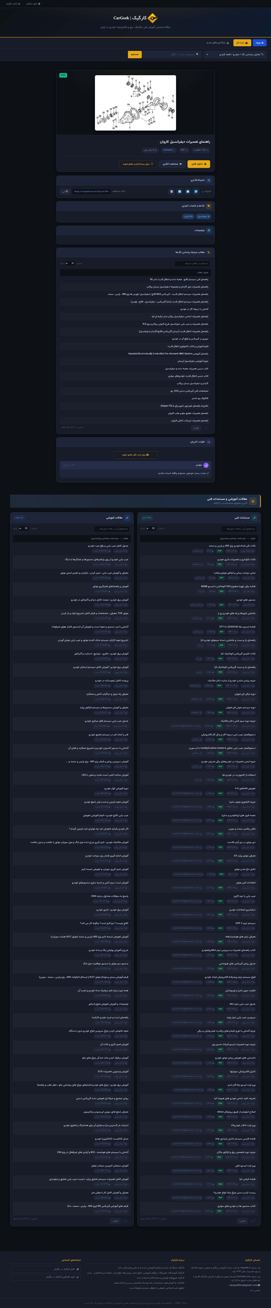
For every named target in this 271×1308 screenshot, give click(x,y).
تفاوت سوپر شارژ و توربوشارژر (240, 991)
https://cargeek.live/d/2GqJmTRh (91, 191)
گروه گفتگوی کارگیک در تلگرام (60, 1277)
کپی (64, 191)
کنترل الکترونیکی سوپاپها (243, 1071)
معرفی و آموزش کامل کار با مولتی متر (109, 1193)
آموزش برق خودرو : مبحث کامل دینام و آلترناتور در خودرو (99, 600)
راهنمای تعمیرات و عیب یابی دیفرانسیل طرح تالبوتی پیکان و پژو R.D (175, 324)
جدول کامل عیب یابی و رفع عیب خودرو (108, 546)
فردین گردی (195, 604)
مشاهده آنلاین (170, 164)
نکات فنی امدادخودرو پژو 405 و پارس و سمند (232, 546)
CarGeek (167, 150)
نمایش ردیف (71, 263)
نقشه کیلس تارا (247, 1179)
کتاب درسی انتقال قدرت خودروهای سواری (188, 376)
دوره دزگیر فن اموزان (245, 694)
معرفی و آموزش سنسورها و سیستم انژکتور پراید (104, 707)
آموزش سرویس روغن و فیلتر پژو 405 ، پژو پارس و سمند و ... (97, 762)
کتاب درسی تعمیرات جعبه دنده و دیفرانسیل (186, 369)
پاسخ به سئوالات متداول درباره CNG (109, 896)
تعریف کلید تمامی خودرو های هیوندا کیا (235, 1098)
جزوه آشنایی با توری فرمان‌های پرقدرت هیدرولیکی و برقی (226, 1031)
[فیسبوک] (171, 191)
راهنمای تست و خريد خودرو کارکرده (110, 1017)
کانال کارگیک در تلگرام (64, 1269)
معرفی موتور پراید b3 (245, 856)
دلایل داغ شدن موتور (245, 869)
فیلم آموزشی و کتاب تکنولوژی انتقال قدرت (188, 346)
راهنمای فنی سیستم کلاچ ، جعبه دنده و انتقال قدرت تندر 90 (179, 279)
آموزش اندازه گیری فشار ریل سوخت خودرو (106, 856)
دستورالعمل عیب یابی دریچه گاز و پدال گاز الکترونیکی (228, 735)
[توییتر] (188, 191)
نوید (200, 591)
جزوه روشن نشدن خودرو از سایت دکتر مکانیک (232, 681)
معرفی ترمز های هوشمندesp (240, 937)
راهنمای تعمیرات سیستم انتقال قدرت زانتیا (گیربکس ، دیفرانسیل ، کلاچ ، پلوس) (169, 302)
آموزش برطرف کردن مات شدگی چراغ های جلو (105, 1058)
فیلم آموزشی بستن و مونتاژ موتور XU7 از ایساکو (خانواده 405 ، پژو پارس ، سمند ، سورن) (83, 977)
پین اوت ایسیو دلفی (245, 1166)
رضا (199, 645)
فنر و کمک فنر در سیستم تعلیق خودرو (108, 735)
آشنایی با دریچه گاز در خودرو (194, 309)
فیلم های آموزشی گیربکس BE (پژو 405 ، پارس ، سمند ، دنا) (97, 1206)
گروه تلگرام (31, 4)
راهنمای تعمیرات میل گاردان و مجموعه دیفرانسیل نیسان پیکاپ (177, 287)
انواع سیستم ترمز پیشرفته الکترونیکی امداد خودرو (230, 977)
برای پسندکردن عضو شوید (136, 164)
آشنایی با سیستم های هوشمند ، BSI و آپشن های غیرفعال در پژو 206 (92, 1152)
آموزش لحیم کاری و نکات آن (114, 1044)
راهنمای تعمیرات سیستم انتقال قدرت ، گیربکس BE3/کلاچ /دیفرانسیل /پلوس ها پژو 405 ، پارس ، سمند (158, 294)
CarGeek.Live (243, 1276)
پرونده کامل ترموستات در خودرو (111, 681)
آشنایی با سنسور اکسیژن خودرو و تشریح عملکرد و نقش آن (98, 748)
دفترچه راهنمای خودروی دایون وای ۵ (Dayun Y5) (184, 406)
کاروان (187, 216)
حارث (197, 780)
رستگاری (196, 551)
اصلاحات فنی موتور (246, 883)
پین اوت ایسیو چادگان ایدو (242, 1085)
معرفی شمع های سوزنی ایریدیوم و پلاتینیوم (106, 1112)
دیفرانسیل (202, 216)
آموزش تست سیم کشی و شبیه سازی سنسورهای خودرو (100, 883)
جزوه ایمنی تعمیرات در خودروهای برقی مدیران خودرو (228, 762)
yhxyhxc (194, 685)
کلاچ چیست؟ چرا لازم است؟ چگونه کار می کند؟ (104, 923)
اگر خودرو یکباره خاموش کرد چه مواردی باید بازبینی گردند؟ (98, 829)
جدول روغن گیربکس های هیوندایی (237, 964)
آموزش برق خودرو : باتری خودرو (112, 910)
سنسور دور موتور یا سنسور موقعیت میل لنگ (105, 964)
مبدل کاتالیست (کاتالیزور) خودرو (111, 1139)
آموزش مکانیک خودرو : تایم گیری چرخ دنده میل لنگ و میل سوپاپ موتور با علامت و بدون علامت (79, 842)
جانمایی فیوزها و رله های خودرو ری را (237, 613)
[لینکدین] (179, 191)
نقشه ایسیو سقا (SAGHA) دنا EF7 (238, 627)
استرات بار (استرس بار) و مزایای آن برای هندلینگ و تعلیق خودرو (96, 1125)
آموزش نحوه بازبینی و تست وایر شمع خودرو (106, 802)
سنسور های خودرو (246, 600)
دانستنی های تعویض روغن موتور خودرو (235, 1058)
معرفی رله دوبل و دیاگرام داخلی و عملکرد (107, 694)
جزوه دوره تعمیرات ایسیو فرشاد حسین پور (234, 1044)
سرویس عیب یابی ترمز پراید (241, 1017)
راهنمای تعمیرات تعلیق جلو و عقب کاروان (188, 413)
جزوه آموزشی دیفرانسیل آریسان (193, 361)
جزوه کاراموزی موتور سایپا (242, 802)
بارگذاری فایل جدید (215, 43)
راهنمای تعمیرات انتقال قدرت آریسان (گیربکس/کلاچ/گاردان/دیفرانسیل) (173, 331)
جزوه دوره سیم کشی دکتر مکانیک (238, 721)
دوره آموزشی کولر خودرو (116, 788)
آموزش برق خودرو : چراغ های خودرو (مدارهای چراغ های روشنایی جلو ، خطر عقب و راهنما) (82, 1085)
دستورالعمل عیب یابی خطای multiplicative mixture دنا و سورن (222, 748)
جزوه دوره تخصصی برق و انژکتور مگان (236, 1152)
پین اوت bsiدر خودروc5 (243, 1125)
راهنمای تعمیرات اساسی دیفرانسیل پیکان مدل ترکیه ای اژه (180, 316)
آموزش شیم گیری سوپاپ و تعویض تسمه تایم (104, 869)
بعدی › (196, 428)
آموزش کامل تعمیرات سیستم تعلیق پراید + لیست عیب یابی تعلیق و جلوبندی (88, 1179)
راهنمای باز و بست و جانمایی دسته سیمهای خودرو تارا (228, 640)
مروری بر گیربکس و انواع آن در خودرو (190, 339)
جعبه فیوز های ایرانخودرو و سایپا (239, 815)
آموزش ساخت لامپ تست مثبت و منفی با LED (105, 775)
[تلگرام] (196, 191)
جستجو (135, 54)
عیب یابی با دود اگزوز (245, 896)
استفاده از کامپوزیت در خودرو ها (239, 775)
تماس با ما (255, 1290)
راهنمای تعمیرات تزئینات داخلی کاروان (189, 421)
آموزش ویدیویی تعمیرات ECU (113, 1071)
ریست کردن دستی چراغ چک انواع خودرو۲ (234, 1193)
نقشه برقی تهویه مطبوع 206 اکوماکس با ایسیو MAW (228, 586)
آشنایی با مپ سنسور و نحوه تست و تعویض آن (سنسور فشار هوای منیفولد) (90, 627)
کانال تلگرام (11, 4)
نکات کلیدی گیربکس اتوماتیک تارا (238, 654)
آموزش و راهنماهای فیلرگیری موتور (110, 586)
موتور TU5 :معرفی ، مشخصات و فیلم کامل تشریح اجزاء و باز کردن (94, 613)
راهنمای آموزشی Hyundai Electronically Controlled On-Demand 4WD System (168, 354)
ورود (258, 43)
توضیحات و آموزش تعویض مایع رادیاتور (108, 1004)
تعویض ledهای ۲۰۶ (245, 788)
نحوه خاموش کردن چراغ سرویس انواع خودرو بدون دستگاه (98, 1031)
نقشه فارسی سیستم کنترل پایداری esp (235, 1139)
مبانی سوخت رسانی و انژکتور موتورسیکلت (235, 573)
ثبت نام (240, 43)
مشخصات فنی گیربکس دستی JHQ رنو (189, 391)
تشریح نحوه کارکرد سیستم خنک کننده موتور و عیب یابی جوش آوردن (93, 640)
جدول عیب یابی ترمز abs (243, 1004)
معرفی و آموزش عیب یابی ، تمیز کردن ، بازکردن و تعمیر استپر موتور (94, 573)
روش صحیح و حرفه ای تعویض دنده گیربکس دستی (102, 1098)
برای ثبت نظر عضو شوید (134, 455)
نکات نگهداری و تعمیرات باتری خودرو (237, 559)
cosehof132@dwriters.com (184, 726)
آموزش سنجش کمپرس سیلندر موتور (109, 1166)
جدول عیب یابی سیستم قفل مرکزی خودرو (106, 721)
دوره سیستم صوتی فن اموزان (241, 707)
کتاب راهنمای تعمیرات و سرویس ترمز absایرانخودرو (229, 950)
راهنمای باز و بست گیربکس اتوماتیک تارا (235, 667)
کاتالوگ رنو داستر (200, 398)
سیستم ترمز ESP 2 (246, 923)
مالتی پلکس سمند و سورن (242, 829)
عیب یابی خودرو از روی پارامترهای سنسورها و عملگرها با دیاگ (96, 559)
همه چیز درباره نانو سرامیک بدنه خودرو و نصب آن (103, 991)
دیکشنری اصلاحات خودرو (242, 910)
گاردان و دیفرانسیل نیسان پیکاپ (192, 383)
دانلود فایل (197, 164)
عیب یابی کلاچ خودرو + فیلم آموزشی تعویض (105, 815)
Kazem (196, 564)
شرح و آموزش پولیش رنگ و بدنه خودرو (108, 950)
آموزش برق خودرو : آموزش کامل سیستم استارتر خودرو (100, 667)
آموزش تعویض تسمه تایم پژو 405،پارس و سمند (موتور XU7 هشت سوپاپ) (89, 937)
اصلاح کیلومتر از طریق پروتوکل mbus (236, 1112)
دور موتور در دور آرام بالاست (241, 842)
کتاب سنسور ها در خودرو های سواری (237, 1206)
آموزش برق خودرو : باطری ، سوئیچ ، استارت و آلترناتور (101, 654)
